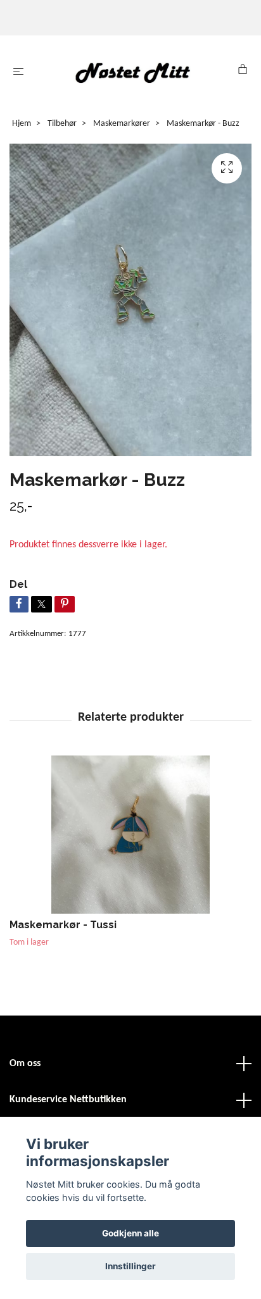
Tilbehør (62, 123)
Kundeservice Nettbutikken (68, 1100)
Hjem (21, 123)
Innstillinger (130, 1266)
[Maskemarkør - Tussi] (130, 834)
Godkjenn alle (130, 1233)
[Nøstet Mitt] (133, 72)
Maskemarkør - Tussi (63, 925)
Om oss (25, 1064)
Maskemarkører (121, 123)
